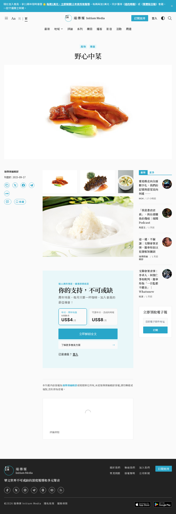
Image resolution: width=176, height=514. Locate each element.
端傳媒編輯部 (69, 385)
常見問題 (115, 473)
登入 (75, 354)
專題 (92, 46)
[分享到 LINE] (7, 193)
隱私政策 (49, 503)
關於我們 (115, 467)
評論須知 (54, 432)
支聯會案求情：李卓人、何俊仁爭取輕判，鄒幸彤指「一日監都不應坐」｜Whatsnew (148, 281)
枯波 (141, 296)
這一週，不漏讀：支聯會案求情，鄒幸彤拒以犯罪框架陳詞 (148, 245)
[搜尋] (168, 18)
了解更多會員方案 (70, 345)
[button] (57, 29)
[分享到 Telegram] (31, 185)
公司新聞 (144, 473)
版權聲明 (130, 473)
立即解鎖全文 (88, 334)
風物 (83, 46)
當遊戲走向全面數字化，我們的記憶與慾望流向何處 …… (148, 187)
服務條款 (62, 503)
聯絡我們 (130, 467)
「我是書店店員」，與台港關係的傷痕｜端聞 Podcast (148, 216)
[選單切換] (61, 28)
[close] (172, 6)
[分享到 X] (15, 185)
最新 (143, 172)
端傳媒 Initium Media (27, 503)
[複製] (7, 185)
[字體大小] (13, 18)
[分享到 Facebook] (23, 185)
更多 (152, 172)
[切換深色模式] (161, 18)
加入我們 (144, 467)
